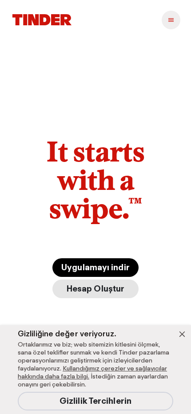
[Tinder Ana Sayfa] (42, 20)
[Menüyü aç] (171, 20)
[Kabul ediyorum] (182, 334)
